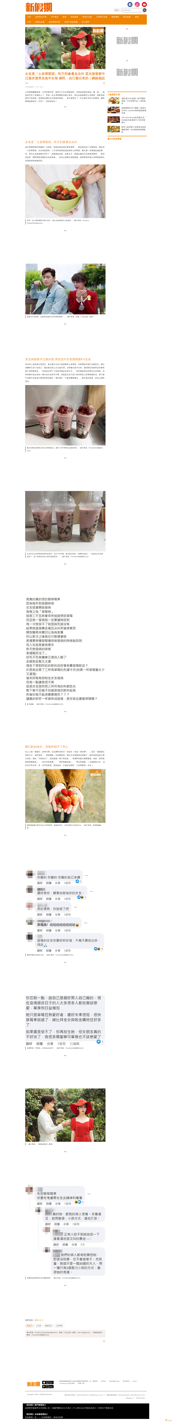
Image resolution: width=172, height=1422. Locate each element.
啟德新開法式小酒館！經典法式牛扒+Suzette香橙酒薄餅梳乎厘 (133, 110)
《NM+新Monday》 (114, 1381)
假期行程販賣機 (71, 22)
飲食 (64, 17)
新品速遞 (127, 17)
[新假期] (55, 7)
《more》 (135, 1381)
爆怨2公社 (39, 1320)
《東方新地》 (126, 1381)
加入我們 (85, 22)
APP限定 (54, 17)
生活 (29, 22)
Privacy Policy (140, 1398)
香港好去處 (87, 17)
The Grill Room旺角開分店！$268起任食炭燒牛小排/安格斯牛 (133, 120)
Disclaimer (129, 1398)
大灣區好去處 (101, 17)
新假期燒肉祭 (54, 22)
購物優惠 (115, 17)
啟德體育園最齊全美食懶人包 (37, 1408)
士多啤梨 (59, 1326)
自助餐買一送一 (31, 1417)
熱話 (27, 83)
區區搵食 (74, 17)
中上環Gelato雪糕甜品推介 (84, 1408)
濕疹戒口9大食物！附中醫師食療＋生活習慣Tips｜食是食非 (133, 100)
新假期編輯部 (29, 87)
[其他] (104, 84)
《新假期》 (94, 1381)
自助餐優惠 (46, 1417)
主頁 (29, 17)
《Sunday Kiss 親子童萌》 (67, 1383)
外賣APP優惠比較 (105, 1408)
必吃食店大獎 (41, 17)
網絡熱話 (48, 1326)
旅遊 (137, 17)
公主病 (38, 1326)
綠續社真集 (40, 22)
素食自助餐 (58, 1417)
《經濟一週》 (81, 1383)
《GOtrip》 (103, 1381)
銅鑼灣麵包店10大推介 (61, 1408)
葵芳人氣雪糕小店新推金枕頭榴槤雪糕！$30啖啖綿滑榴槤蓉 (133, 129)
